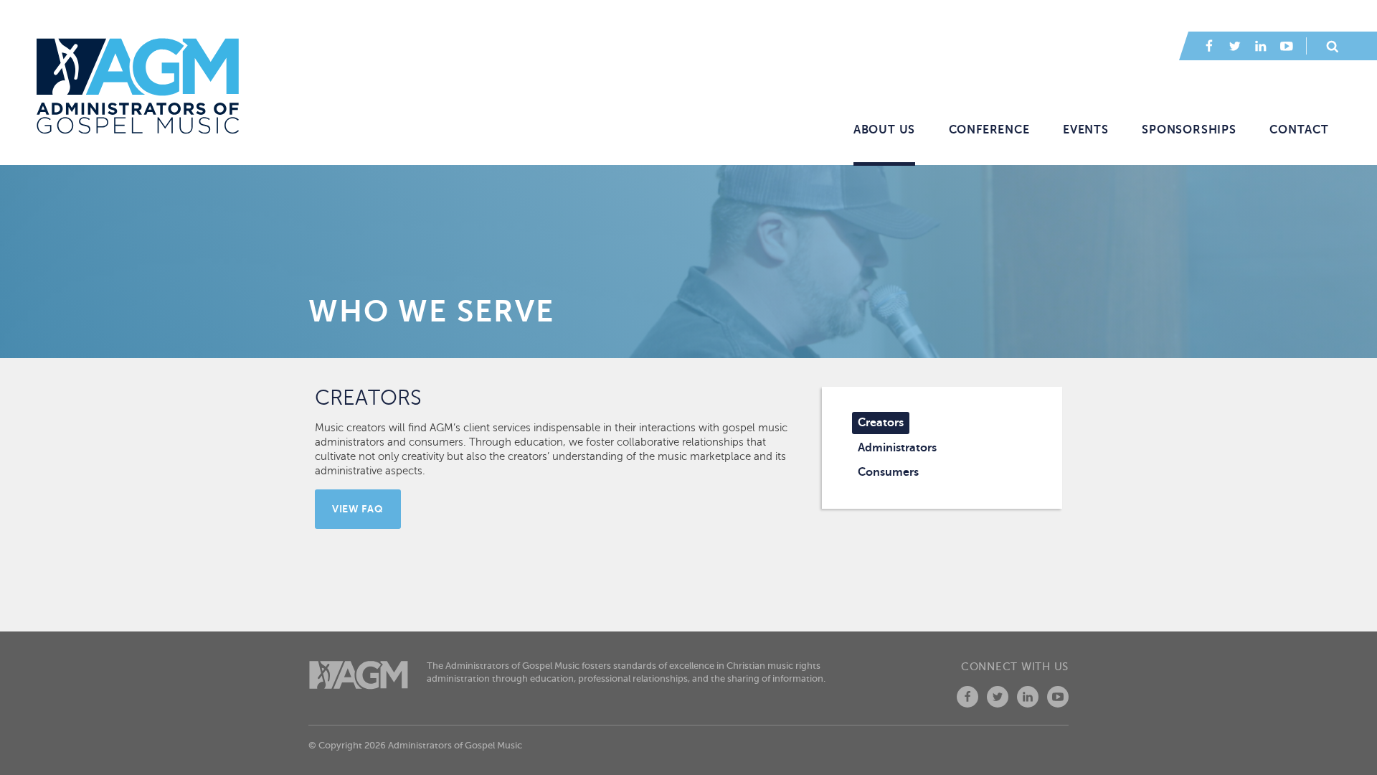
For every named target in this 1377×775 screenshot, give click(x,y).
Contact (1299, 129)
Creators (881, 422)
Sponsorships (1189, 129)
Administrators (897, 447)
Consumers (888, 472)
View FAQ (358, 509)
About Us (884, 129)
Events (1086, 129)
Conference (989, 129)
